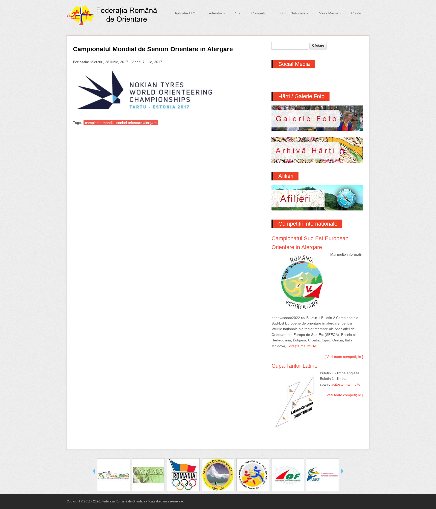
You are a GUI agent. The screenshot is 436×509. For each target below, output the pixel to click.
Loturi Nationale (294, 13)
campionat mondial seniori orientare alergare (121, 123)
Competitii (260, 13)
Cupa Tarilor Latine (294, 366)
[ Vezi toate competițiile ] (343, 357)
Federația (216, 13)
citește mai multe (302, 346)
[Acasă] (113, 24)
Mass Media (330, 13)
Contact (357, 13)
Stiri (238, 13)
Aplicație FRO (186, 13)
